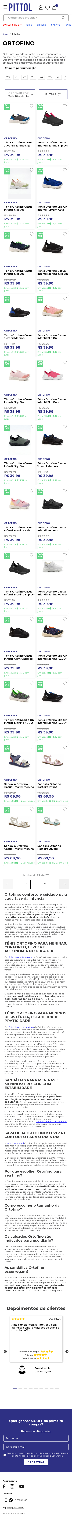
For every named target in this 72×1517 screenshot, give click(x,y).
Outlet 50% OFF (12, 25)
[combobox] (36, 18)
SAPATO (56, 25)
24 (41, 77)
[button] (35, 68)
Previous (5, 1392)
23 (32, 77)
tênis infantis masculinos (21, 1067)
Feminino (29, 1471)
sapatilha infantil (15, 1183)
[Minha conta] (41, 7)
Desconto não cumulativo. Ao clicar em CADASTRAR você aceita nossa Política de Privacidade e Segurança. (37, 1494)
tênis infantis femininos (20, 997)
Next (67, 1392)
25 (50, 77)
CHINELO (41, 25)
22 (24, 77)
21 (16, 77)
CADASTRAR (36, 1502)
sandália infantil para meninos (51, 1161)
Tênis (29, 25)
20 (8, 77)
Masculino (45, 1471)
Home (6, 34)
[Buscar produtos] (63, 17)
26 (58, 77)
